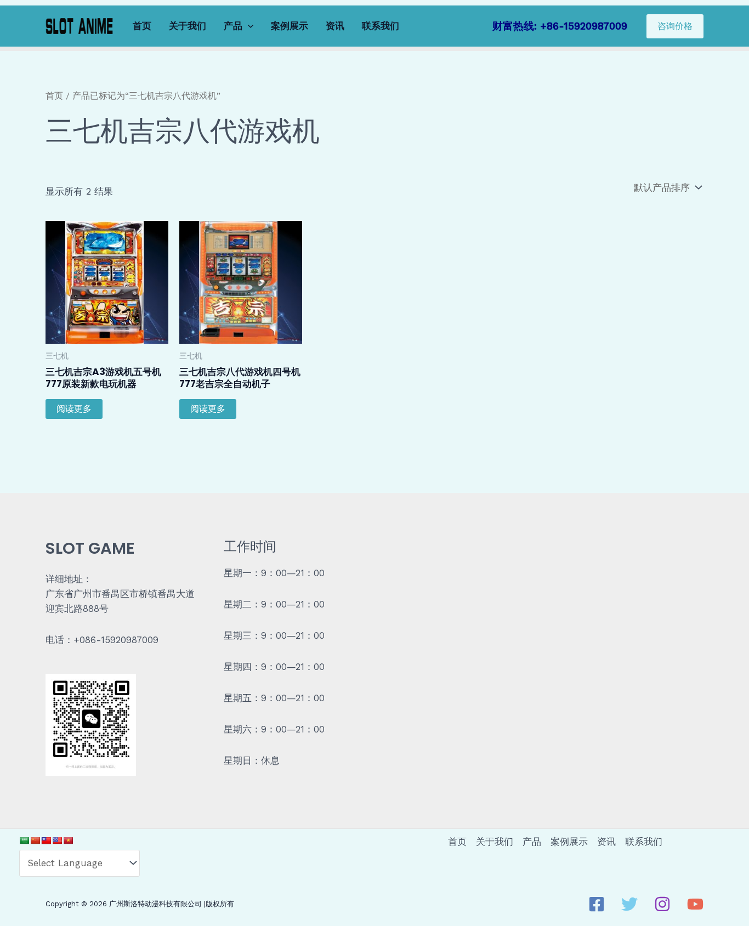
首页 (142, 25)
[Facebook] (596, 904)
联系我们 (380, 25)
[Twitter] (629, 904)
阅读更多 (74, 409)
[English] (57, 840)
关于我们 (187, 25)
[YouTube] (695, 904)
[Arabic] (24, 840)
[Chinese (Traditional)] (46, 840)
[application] (247, 26)
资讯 (335, 25)
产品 (233, 25)
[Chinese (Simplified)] (35, 840)
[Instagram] (662, 904)
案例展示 (289, 25)
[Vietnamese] (68, 840)
